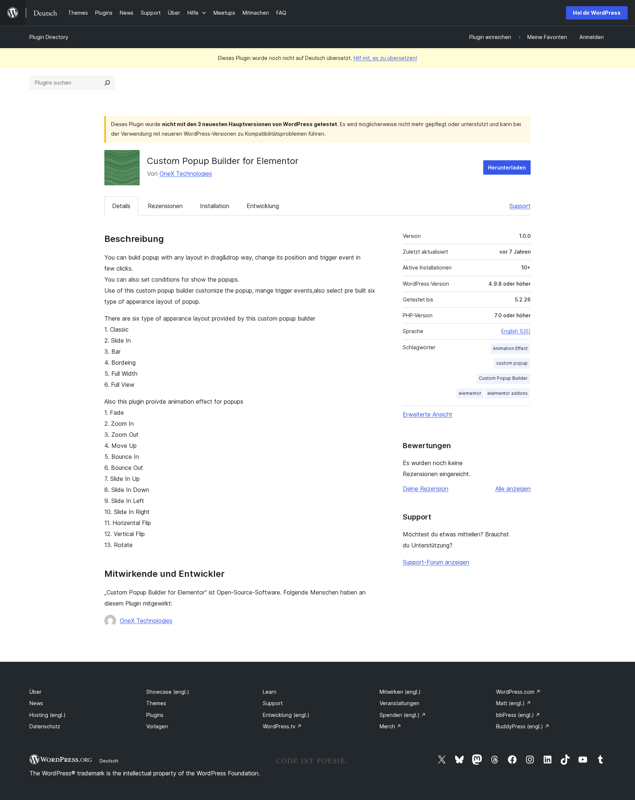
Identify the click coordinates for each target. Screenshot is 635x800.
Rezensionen (165, 206)
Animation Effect (510, 348)
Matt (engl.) (513, 703)
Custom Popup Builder (503, 378)
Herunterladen (507, 167)
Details (121, 206)
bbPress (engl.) (518, 715)
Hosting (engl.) (47, 715)
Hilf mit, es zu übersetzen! (385, 58)
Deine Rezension (425, 488)
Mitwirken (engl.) (400, 692)
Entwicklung (263, 206)
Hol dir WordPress (597, 13)
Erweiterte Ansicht (427, 414)
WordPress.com (518, 692)
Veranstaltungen (399, 703)
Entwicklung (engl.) (286, 715)
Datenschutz (44, 726)
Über (35, 692)
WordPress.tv (282, 726)
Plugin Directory (48, 37)
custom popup (512, 363)
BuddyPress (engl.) (522, 726)
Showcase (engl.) (167, 692)
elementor (470, 393)
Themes (156, 703)
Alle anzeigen (513, 488)
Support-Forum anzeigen (436, 562)
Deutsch (109, 761)
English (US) (516, 331)
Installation (214, 206)
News (36, 703)
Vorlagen (157, 726)
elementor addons (507, 393)
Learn (269, 692)
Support (520, 206)
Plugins (155, 715)
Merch (390, 726)
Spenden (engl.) (403, 715)
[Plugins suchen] (107, 82)
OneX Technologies (185, 173)
